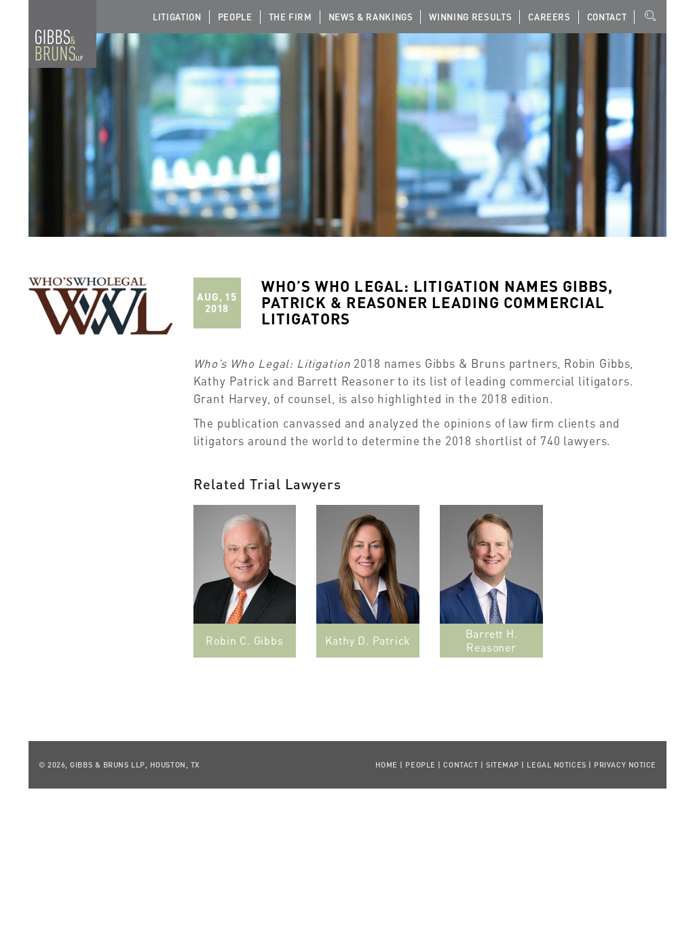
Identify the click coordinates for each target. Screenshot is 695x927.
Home (386, 765)
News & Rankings (370, 16)
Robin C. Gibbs (244, 640)
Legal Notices (556, 765)
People (235, 16)
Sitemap (502, 765)
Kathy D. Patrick (368, 640)
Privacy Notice (625, 765)
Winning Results (470, 16)
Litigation (177, 16)
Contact (607, 16)
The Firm (290, 16)
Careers (549, 16)
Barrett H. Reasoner (492, 640)
